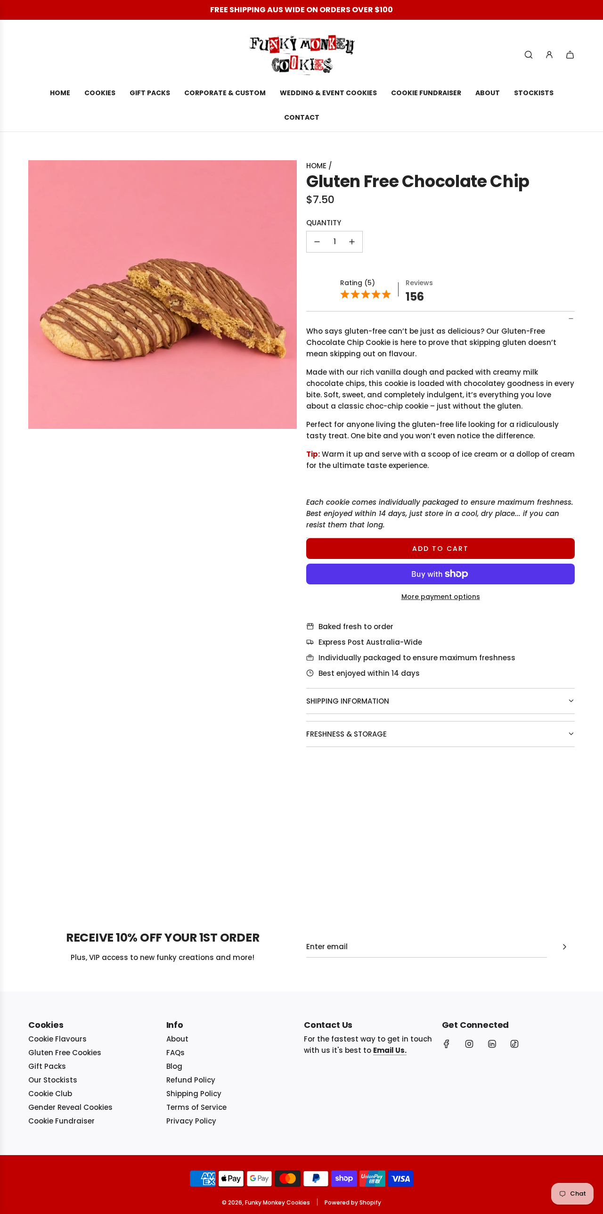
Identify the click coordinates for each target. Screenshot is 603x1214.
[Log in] (549, 54)
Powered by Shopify (353, 1202)
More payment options (440, 596)
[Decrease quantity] (317, 241)
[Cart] (570, 54)
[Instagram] (469, 1044)
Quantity (323, 223)
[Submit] (564, 946)
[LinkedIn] (491, 1044)
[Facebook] (446, 1044)
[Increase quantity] (352, 241)
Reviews (419, 283)
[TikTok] (514, 1044)
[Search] (528, 54)
